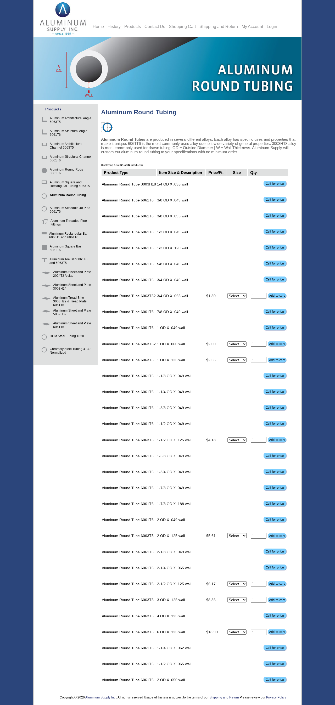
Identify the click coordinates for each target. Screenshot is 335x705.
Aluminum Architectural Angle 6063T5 (70, 120)
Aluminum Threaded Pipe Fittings (69, 222)
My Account (252, 26)
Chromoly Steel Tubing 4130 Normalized (70, 350)
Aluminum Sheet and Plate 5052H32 (72, 312)
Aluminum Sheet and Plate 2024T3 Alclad (72, 274)
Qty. (254, 172)
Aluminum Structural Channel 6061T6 (71, 158)
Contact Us (154, 26)
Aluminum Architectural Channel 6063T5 (66, 145)
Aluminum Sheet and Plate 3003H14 (72, 286)
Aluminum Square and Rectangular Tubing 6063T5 (70, 184)
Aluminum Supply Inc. (100, 697)
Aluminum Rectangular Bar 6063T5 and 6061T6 (68, 235)
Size (237, 172)
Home (98, 26)
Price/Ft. (216, 172)
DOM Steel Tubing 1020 (67, 336)
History (114, 26)
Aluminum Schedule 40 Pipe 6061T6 (70, 209)
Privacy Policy (276, 697)
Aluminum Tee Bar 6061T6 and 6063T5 (68, 261)
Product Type (116, 172)
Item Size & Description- (181, 172)
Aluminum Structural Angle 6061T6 (68, 133)
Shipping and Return (218, 26)
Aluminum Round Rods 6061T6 (66, 171)
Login (272, 26)
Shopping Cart (182, 26)
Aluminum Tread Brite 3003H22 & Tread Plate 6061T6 (70, 300)
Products (132, 26)
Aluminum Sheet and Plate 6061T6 (72, 325)
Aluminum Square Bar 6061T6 (65, 248)
